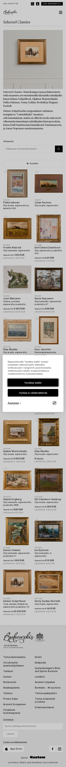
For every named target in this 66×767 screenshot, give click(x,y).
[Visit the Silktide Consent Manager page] (54, 403)
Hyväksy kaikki (33, 382)
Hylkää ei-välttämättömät (33, 393)
